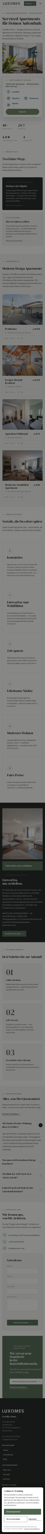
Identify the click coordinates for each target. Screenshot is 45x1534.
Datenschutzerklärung (32, 1529)
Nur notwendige (13, 1519)
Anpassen (32, 1519)
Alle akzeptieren (13, 1512)
